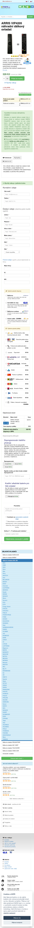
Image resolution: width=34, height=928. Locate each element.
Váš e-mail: (7, 191)
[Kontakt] (20, 6)
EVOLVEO (5, 610)
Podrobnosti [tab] (7, 158)
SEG (4, 708)
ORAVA (5, 685)
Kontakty (6, 840)
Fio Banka (20, 393)
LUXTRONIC (6, 646)
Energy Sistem (7, 606)
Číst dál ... (5, 70)
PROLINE (5, 697)
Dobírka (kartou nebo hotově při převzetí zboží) (17, 334)
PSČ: (6, 242)
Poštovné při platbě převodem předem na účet (17, 347)
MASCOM (5, 654)
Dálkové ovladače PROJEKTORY (11, 742)
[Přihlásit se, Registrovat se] (23, 6)
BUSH (4, 583)
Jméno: (6, 215)
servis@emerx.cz (8, 1)
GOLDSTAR (6, 621)
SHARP (5, 712)
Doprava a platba (8, 841)
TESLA (5, 729)
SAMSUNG (6, 702)
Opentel (5, 679)
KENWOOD (6, 635)
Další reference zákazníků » (17, 798)
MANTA (5, 650)
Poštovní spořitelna (20, 374)
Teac (4, 722)
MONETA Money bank (17, 358)
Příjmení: (7, 221)
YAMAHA (5, 739)
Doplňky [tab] (18, 158)
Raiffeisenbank (21, 379)
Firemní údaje (16, 261)
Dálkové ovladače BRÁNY (9, 557)
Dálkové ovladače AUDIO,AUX (11, 555)
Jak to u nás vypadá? (10, 843)
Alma (4, 573)
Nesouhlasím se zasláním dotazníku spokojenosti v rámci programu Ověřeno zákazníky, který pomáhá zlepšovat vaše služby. (17, 524)
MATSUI (5, 656)
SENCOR (5, 710)
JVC (4, 633)
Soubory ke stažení (9, 819)
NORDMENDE (6, 671)
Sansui (4, 704)
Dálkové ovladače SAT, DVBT (10, 745)
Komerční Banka (21, 388)
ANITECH (5, 575)
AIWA (4, 565)
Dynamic (5, 600)
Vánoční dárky (8, 811)
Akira (4, 569)
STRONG (5, 718)
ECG (4, 602)
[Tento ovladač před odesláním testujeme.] (27, 61)
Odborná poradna (8, 815)
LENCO (5, 639)
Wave (4, 737)
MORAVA (5, 660)
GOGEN (5, 619)
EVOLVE (5, 608)
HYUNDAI (5, 631)
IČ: (5, 272)
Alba (4, 571)
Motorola (5, 662)
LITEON (5, 644)
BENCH (5, 581)
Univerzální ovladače (8, 753)
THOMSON (6, 731)
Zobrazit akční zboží (17, 758)
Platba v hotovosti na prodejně (19, 403)
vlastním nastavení (9, 913)
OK (3, 675)
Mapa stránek (8, 867)
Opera (4, 681)
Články (6, 863)
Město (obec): (8, 235)
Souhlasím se (17, 518)
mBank (20, 384)
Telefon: (6, 198)
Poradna (6, 862)
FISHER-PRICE (7, 615)
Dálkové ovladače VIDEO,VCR (11, 751)
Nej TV (4, 668)
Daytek (4, 592)
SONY (4, 716)
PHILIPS (5, 691)
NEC (4, 666)
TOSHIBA (5, 733)
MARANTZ (5, 652)
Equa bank (21, 352)
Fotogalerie (7, 822)
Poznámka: (17, 506)
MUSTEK (5, 664)
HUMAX (5, 629)
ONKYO (5, 677)
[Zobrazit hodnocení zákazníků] (15, 56)
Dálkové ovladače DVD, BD (10, 560)
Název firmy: (7, 265)
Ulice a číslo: (8, 228)
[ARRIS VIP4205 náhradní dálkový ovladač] (10, 44)
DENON (5, 594)
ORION (5, 687)
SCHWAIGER (6, 714)
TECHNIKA (6, 726)
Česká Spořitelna (20, 397)
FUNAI (4, 617)
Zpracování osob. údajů (10, 868)
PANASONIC (6, 689)
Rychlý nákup (11, 82)
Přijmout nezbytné (17, 922)
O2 (3, 673)
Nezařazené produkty (10, 846)
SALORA (5, 700)
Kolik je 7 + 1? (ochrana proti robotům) (15, 531)
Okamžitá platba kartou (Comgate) (17, 340)
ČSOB (19, 370)
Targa (4, 720)
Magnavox (5, 648)
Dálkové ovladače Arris (25, 94)
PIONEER (5, 693)
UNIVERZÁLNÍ (7, 735)
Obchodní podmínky (9, 845)
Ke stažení (7, 865)
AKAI (4, 567)
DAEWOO (5, 590)
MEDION (5, 658)
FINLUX (5, 613)
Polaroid (5, 695)
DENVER (5, 596)
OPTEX (5, 683)
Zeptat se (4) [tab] (7, 161)
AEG (4, 563)
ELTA (4, 604)
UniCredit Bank (17, 364)
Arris (4, 577)
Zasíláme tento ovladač (24, 55)
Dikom (4, 598)
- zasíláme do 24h (12, 804)
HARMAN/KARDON (8, 627)
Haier (4, 625)
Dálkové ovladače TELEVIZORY (11, 748)
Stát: (6, 249)
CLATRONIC (6, 588)
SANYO (5, 706)
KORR (4, 637)
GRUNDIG (5, 623)
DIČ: (5, 279)
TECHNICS (6, 724)
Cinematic (5, 586)
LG (3, 642)
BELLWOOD (6, 579)
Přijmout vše (17, 918)
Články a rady (8, 826)
